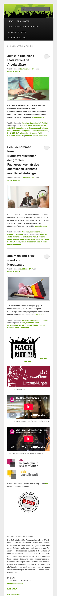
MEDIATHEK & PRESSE (17, 32)
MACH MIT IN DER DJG (17, 37)
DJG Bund (45, 239)
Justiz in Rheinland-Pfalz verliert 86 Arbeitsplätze (21, 60)
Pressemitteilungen (15, 234)
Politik (44, 123)
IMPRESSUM (12, 589)
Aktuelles (25, 123)
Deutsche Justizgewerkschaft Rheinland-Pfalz (30, 130)
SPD (22, 135)
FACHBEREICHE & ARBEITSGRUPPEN (23, 26)
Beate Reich (27, 125)
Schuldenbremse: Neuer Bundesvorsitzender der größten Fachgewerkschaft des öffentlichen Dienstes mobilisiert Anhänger (23, 160)
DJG (9, 133)
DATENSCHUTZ (13, 594)
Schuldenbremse (33, 242)
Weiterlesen (38, 117)
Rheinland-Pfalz (13, 135)
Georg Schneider (14, 71)
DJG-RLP (15, 133)
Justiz (17, 242)
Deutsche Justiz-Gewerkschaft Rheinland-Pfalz (27, 235)
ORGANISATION (23, 21)
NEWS (10, 21)
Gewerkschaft (35, 123)
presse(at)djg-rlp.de (15, 583)
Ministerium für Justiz (28, 133)
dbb (23, 322)
